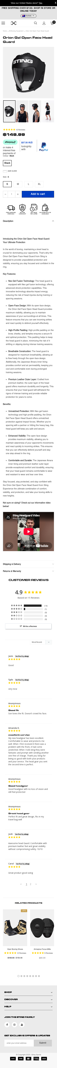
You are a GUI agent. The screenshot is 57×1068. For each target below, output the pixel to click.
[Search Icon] (35, 23)
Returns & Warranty (12, 571)
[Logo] (17, 23)
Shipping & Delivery (12, 564)
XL (39, 184)
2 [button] (21, 976)
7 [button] (36, 976)
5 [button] (30, 976)
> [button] (36, 884)
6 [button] (33, 976)
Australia (28, 16)
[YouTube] (22, 1024)
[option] (28, 72)
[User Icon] (44, 23)
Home (5, 31)
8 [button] (39, 976)
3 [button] (24, 976)
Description (8, 221)
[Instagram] (14, 1024)
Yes (40, 3)
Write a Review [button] (30, 626)
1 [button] (18, 976)
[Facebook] (7, 1024)
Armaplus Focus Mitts (42, 949)
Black (7, 163)
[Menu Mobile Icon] (3, 23)
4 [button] (27, 976)
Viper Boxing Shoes (15, 949)
